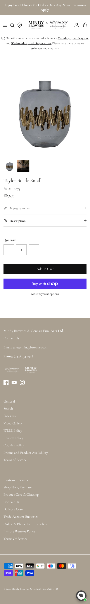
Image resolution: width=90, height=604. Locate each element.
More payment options (45, 294)
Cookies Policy (13, 445)
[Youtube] (14, 382)
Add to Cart (45, 269)
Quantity (9, 240)
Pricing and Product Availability (25, 452)
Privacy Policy (13, 438)
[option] (45, 112)
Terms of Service (15, 460)
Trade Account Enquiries (20, 516)
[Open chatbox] (81, 595)
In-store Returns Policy (19, 531)
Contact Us (11, 502)
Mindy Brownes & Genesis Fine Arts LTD (35, 589)
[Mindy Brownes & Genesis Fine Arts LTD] (47, 25)
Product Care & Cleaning (21, 494)
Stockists (9, 416)
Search (8, 408)
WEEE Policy (12, 430)
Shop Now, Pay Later (18, 487)
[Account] (75, 25)
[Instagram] (22, 382)
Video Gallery (12, 423)
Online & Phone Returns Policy (25, 524)
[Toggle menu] (5, 25)
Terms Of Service (15, 539)
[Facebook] (6, 382)
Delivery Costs (13, 509)
